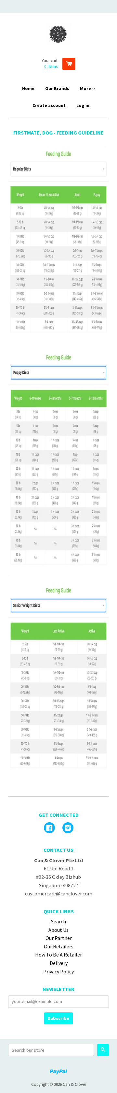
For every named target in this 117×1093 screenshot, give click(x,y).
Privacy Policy (58, 971)
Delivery (59, 963)
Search (58, 921)
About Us (58, 930)
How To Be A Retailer (58, 954)
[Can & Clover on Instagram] (67, 828)
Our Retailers (58, 946)
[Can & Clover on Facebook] (49, 828)
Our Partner (59, 938)
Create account (49, 105)
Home (28, 88)
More (86, 88)
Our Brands (57, 88)
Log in (82, 105)
